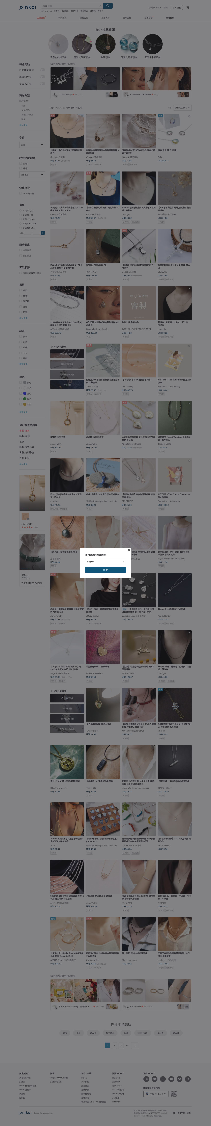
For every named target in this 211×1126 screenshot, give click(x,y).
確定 (105, 569)
